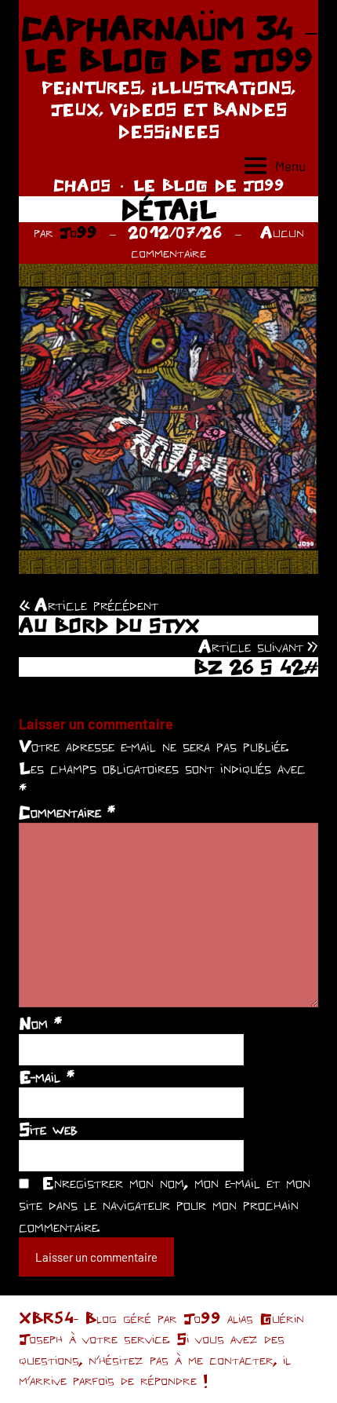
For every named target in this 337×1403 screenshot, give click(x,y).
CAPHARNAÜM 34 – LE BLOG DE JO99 (168, 44)
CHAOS (82, 184)
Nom (40, 1023)
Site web (48, 1129)
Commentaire (67, 812)
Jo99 (78, 232)
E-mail (46, 1076)
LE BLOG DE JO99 (208, 184)
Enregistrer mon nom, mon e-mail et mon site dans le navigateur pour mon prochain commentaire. (164, 1204)
